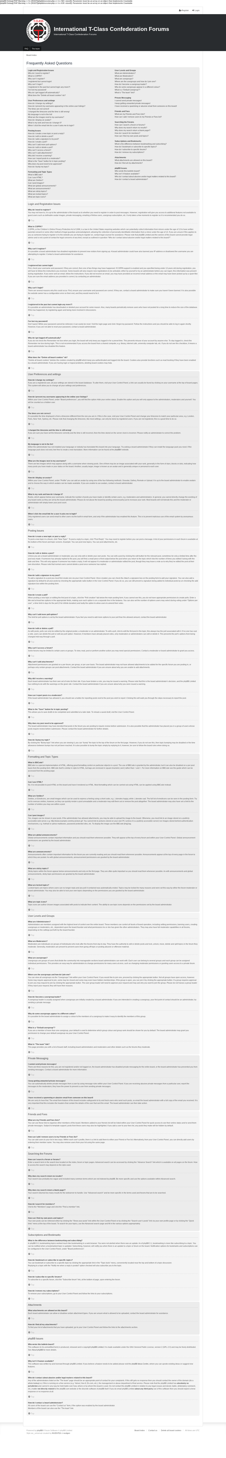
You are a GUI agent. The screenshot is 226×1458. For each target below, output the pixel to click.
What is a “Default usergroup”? (127, 90)
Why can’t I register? (36, 79)
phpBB (117, 450)
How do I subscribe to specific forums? (131, 149)
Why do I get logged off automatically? (44, 93)
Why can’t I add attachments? (40, 153)
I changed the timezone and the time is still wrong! (48, 112)
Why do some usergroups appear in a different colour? (137, 87)
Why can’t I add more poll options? (42, 144)
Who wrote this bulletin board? (127, 171)
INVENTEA (56, 1433)
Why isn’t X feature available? (127, 174)
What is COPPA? (35, 76)
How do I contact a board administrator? (131, 179)
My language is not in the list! (40, 114)
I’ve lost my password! (37, 90)
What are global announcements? (42, 186)
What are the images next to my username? (46, 117)
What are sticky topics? (37, 191)
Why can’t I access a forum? (39, 150)
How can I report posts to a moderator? (44, 158)
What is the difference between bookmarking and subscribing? (141, 144)
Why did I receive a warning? (40, 156)
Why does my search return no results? (131, 128)
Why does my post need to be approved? (45, 164)
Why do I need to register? (39, 73)
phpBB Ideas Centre (140, 1364)
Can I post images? (36, 183)
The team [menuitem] (36, 49)
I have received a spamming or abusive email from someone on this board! (146, 106)
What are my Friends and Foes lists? (130, 114)
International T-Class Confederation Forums (111, 29)
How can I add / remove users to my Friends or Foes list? (138, 117)
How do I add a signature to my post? (43, 139)
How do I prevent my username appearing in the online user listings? (56, 106)
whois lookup (33, 1383)
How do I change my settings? (40, 103)
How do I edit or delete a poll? (40, 147)
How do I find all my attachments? (129, 163)
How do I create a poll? (37, 142)
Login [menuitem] (197, 10)
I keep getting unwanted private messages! (132, 103)
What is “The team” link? (125, 93)
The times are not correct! (38, 109)
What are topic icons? (37, 197)
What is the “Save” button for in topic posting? (47, 161)
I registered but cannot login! (40, 81)
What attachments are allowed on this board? (133, 160)
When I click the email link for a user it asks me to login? (51, 125)
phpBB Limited (97, 1347)
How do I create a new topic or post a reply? (46, 133)
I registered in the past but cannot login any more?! (49, 87)
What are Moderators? (124, 76)
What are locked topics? (38, 194)
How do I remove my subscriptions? (129, 152)
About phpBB (37, 1350)
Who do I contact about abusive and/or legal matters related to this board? (145, 176)
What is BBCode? (35, 175)
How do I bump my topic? (38, 167)
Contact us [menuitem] (152, 1430)
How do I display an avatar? (39, 120)
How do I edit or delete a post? (40, 136)
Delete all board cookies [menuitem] (171, 1430)
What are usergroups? (124, 79)
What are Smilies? (35, 180)
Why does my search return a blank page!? (132, 130)
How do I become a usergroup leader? (131, 84)
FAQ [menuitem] (26, 49)
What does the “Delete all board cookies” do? (47, 95)
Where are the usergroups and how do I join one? (135, 81)
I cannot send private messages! (128, 101)
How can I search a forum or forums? (130, 125)
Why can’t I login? (35, 84)
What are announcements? (39, 188)
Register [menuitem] (185, 10)
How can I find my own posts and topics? (132, 136)
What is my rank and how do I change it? (45, 123)
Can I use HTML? (35, 177)
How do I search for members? (127, 133)
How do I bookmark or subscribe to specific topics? (136, 147)
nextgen (66, 1433)
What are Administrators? (125, 73)
